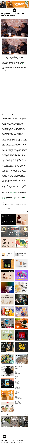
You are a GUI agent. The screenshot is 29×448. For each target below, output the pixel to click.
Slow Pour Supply (17, 401)
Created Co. (16, 378)
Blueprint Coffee (17, 373)
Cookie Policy (20, 442)
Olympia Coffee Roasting (18, 394)
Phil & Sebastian (17, 397)
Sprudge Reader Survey (4, 442)
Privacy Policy (13, 442)
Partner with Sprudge (18, 405)
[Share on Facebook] (23, 211)
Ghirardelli (16, 382)
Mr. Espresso (17, 391)
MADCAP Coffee (17, 387)
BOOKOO (16, 372)
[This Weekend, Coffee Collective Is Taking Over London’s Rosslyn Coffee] (23, 421)
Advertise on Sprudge (20, 440)
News (6, 255)
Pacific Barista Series (18, 395)
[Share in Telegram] (26, 211)
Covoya (16, 377)
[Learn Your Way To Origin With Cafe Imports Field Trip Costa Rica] (14, 421)
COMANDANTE (17, 376)
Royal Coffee (17, 400)
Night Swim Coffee (17, 392)
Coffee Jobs (12, 440)
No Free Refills (12, 192)
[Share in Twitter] (24, 211)
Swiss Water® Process (18, 403)
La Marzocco (17, 386)
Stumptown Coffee (17, 402)
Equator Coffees (17, 381)
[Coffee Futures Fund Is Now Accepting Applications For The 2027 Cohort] (5, 421)
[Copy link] (27, 211)
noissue (16, 393)
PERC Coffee (17, 396)
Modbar (16, 390)
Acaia (16, 369)
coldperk (16, 375)
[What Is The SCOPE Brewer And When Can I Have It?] (21, 254)
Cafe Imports (17, 374)
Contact (6, 440)
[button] (1, 10)
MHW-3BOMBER (17, 388)
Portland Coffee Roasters (18, 398)
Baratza (16, 371)
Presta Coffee (17, 399)
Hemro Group (17, 383)
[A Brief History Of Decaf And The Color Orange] (7, 254)
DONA (16, 380)
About (2, 440)
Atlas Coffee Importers (18, 370)
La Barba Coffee (17, 385)
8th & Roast (16, 368)
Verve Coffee (17, 404)
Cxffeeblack (16, 379)
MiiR (15, 389)
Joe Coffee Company (18, 384)
